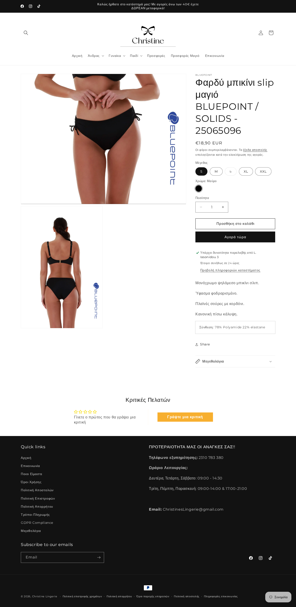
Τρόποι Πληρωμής (35, 514)
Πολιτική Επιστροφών (38, 498)
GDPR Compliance (37, 523)
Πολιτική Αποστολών (37, 490)
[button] (26, 33)
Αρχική (26, 458)
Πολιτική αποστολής (186, 596)
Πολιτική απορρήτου (119, 596)
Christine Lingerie (44, 596)
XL (246, 171)
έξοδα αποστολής (255, 150)
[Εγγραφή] (99, 557)
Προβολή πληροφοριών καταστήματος (230, 270)
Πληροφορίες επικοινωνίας (221, 596)
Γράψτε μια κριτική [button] (185, 417)
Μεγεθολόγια (31, 531)
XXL (263, 171)
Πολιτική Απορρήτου (37, 506)
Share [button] (205, 344)
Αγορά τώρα (235, 237)
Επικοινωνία (30, 466)
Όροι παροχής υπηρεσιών (152, 596)
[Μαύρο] (198, 188)
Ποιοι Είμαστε (31, 474)
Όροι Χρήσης (31, 482)
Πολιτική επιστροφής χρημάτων (82, 596)
